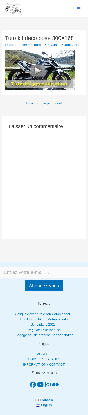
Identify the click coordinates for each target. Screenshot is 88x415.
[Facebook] (33, 384)
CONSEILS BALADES (44, 359)
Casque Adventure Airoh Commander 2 (44, 314)
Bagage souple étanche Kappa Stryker (44, 335)
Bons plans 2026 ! (44, 324)
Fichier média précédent (44, 103)
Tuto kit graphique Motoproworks (44, 319)
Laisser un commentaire (23, 45)
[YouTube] (40, 384)
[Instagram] (48, 384)
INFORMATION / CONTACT (44, 364)
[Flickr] (55, 384)
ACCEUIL (44, 354)
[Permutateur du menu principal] (79, 9)
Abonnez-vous (44, 285)
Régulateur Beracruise (44, 330)
